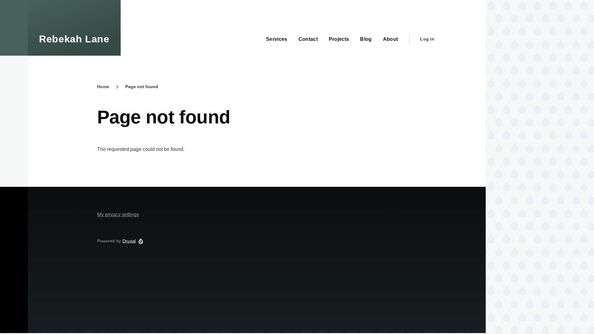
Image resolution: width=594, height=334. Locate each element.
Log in (427, 38)
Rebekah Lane (74, 39)
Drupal (129, 240)
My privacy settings (118, 214)
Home (103, 86)
